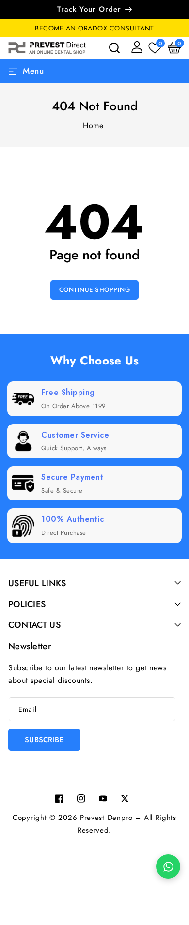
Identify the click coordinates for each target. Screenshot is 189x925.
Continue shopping (94, 289)
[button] (174, 48)
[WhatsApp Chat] (168, 866)
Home (93, 125)
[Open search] (114, 48)
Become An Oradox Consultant (94, 28)
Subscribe (44, 739)
